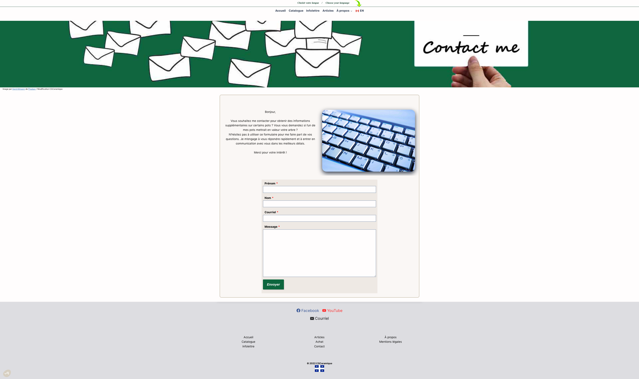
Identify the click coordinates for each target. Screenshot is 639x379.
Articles (328, 10)
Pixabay (32, 89)
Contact (319, 346)
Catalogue (296, 10)
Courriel (271, 212)
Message (272, 226)
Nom (269, 198)
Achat (319, 341)
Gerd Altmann (18, 89)
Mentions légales (390, 341)
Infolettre (313, 10)
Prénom (271, 183)
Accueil (280, 10)
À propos (391, 337)
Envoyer (273, 284)
